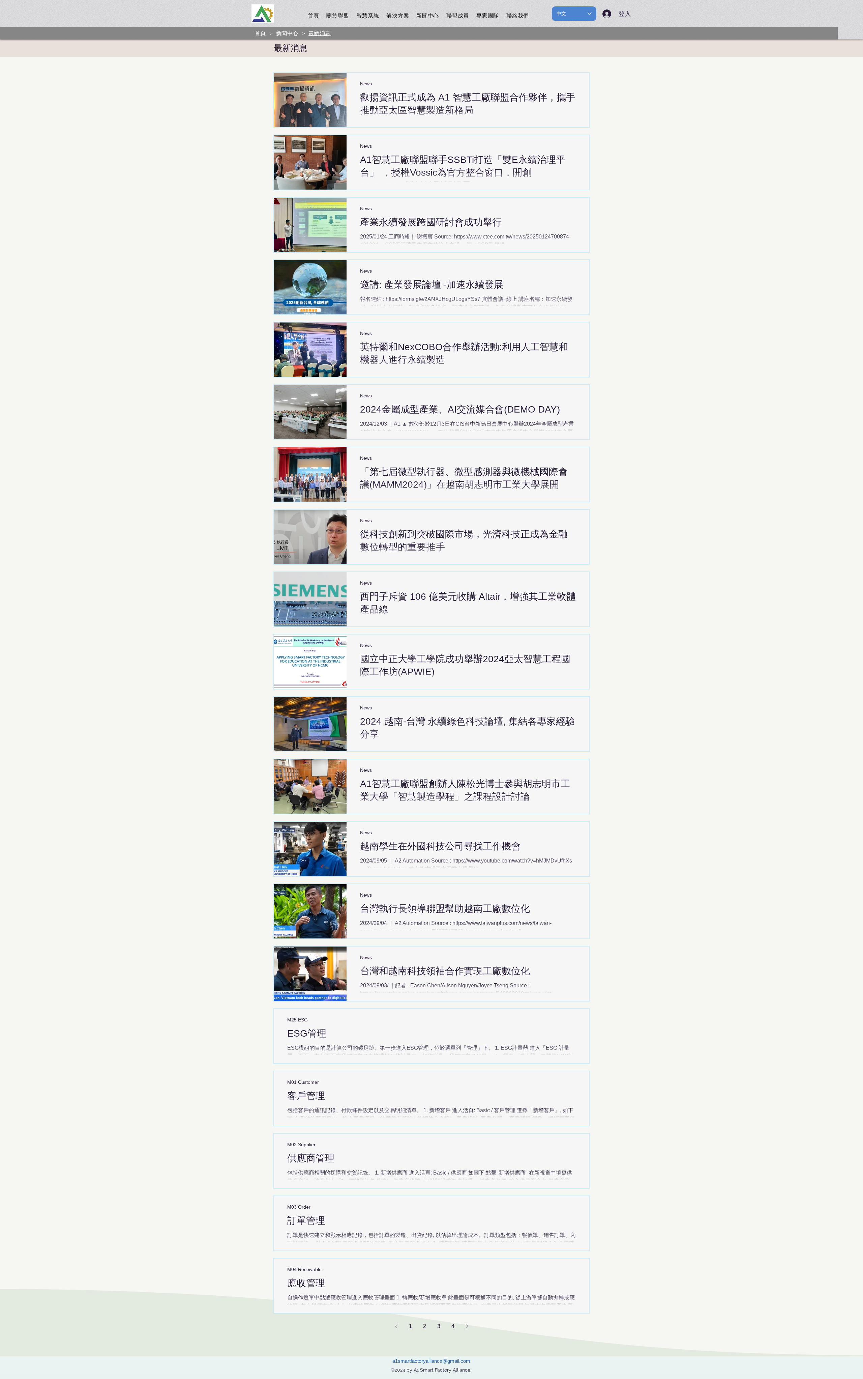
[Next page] (467, 1326)
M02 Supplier (301, 1144)
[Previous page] (396, 1326)
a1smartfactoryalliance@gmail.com (431, 1361)
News (366, 83)
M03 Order (298, 1207)
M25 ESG (297, 1019)
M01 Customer (303, 1082)
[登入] (608, 13)
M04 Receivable (304, 1269)
